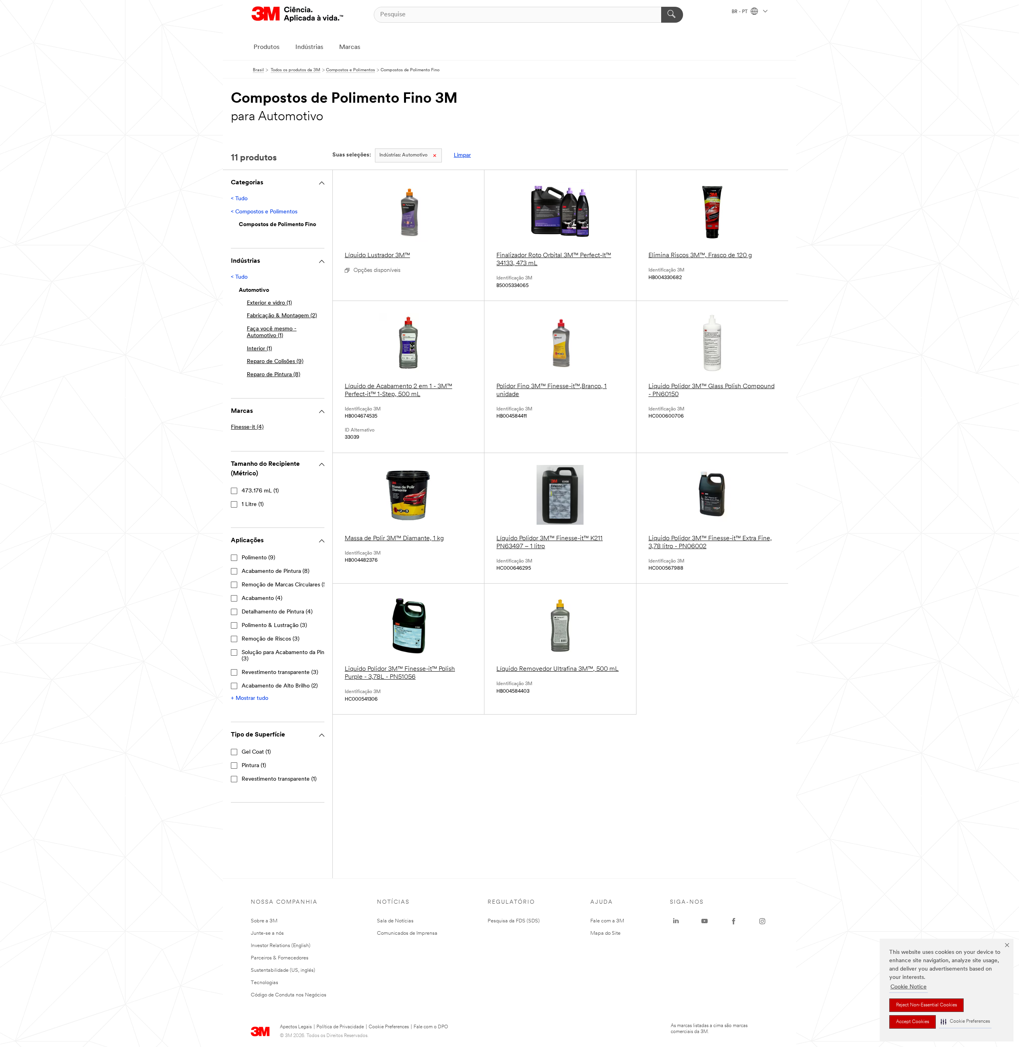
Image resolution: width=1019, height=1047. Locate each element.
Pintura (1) (254, 766)
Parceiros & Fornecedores (279, 958)
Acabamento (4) (262, 599)
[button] (965, 1021)
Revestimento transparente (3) (280, 673)
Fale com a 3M (607, 921)
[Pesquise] (672, 15)
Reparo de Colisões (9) (275, 362)
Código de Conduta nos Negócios (288, 995)
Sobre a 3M (264, 921)
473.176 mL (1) (260, 491)
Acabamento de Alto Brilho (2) (280, 686)
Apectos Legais (296, 1027)
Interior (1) (259, 349)
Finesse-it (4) (247, 427)
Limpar (462, 155)
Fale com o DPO (431, 1027)
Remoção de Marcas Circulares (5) (285, 585)
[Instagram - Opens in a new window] (762, 921)
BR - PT (740, 12)
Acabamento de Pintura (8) (275, 571)
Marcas (349, 47)
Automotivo (403, 155)
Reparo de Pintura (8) (273, 375)
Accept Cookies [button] (912, 1022)
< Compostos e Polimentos (264, 212)
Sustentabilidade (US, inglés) (283, 970)
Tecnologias (264, 982)
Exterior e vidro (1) (269, 303)
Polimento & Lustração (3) (274, 626)
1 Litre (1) (253, 505)
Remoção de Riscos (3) (270, 639)
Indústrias (309, 47)
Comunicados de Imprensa (407, 933)
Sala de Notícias (395, 921)
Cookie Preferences (389, 1027)
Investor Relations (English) (280, 945)
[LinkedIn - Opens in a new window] (676, 921)
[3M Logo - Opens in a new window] (297, 14)
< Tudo (239, 199)
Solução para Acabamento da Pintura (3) (288, 656)
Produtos (266, 47)
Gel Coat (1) (256, 752)
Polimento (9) (258, 558)
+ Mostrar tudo (249, 698)
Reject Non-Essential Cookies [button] (926, 1005)
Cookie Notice (908, 987)
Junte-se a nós (267, 933)
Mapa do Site (605, 933)
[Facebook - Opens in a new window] (734, 921)
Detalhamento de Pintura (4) (277, 612)
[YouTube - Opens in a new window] (705, 921)
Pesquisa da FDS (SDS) (514, 921)
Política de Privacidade (340, 1027)
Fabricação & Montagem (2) (282, 316)
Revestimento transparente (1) (279, 779)
